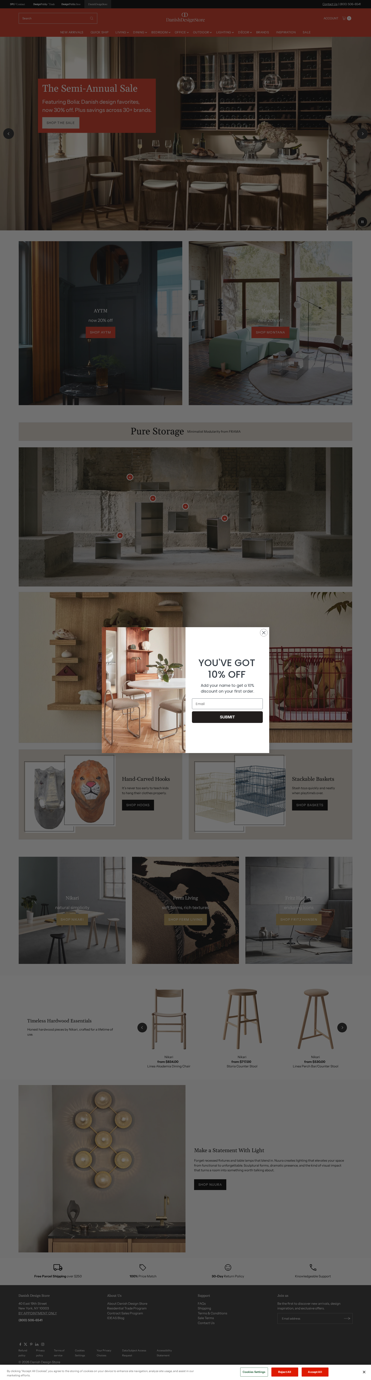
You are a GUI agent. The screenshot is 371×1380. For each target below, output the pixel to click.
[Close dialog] (264, 632)
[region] (185, 1372)
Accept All (315, 1372)
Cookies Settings (254, 1372)
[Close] (364, 1372)
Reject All (284, 1372)
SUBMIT (227, 717)
